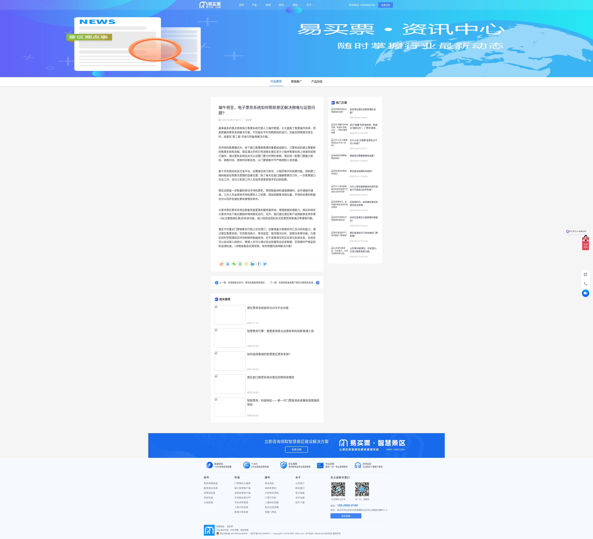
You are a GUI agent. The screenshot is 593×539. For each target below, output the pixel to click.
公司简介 (300, 483)
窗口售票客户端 (242, 487)
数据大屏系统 (241, 511)
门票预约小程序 (242, 483)
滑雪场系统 (209, 492)
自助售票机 (270, 487)
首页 (241, 5)
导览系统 (208, 497)
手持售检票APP (242, 497)
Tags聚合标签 (222, 529)
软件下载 (300, 502)
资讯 (281, 5)
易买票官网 (252, 246)
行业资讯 (276, 81)
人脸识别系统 (241, 507)
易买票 (230, 526)
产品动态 (316, 81)
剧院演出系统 (211, 487)
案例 (268, 5)
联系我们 (300, 487)
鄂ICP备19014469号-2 (260, 533)
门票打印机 (270, 497)
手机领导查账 (241, 502)
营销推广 (296, 81)
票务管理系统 (211, 483)
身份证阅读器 (272, 507)
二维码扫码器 (272, 502)
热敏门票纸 (270, 511)
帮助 (295, 5)
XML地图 (234, 529)
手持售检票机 (272, 492)
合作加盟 (300, 497)
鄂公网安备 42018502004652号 (234, 533)
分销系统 (208, 502)
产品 (254, 5)
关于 (309, 5)
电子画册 (300, 492)
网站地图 (244, 529)
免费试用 (296, 449)
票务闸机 (269, 483)
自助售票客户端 (242, 492)
